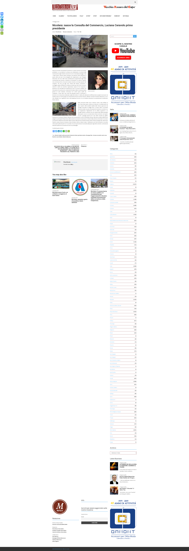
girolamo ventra (81, 135)
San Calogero (113, 354)
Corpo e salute (113, 196)
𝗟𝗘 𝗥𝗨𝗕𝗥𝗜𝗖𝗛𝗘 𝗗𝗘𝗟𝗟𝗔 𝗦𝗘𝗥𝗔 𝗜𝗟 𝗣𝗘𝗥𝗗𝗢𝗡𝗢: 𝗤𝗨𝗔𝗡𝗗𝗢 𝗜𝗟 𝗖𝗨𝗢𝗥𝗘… (128, 466)
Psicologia (112, 323)
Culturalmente (113, 214)
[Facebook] (2, 13)
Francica (112, 254)
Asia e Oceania (113, 178)
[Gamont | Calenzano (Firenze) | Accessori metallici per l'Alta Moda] (123, 85)
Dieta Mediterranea (105, 16)
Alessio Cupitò (58, 135)
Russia (111, 348)
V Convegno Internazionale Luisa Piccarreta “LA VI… (127, 138)
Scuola (111, 378)
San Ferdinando (113, 363)
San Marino (112, 369)
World (111, 436)
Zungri (111, 442)
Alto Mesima (112, 160)
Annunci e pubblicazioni (115, 172)
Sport (95, 16)
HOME (54, 16)
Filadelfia (112, 245)
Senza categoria (113, 381)
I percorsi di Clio (113, 260)
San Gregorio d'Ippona (115, 366)
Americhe (112, 169)
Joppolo (111, 269)
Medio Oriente (113, 281)
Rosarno (112, 345)
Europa (111, 238)
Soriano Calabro (113, 387)
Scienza (111, 375)
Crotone (112, 208)
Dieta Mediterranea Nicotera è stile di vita (119, 220)
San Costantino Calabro (115, 360)
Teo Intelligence (72, 16)
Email (82, 516)
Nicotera (112, 299)
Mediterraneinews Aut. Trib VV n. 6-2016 (60, 549)
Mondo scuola (113, 287)
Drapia (111, 223)
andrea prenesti (66, 135)
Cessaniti (112, 193)
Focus (111, 248)
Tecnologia (112, 408)
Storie (111, 402)
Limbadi (112, 278)
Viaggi (111, 427)
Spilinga (111, 393)
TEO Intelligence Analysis (115, 411)
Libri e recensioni (113, 275)
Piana (111, 308)
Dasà (111, 217)
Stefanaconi (112, 399)
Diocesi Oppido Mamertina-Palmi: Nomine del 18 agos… (127, 477)
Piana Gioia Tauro (114, 311)
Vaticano (112, 424)
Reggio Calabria (113, 326)
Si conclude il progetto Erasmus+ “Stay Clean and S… (128, 128)
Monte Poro (112, 290)
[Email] (2, 30)
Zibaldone (112, 439)
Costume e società (114, 202)
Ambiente (112, 163)
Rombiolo (112, 342)
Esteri (88, 16)
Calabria (61, 16)
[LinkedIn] (2, 20)
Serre (111, 384)
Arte (111, 175)
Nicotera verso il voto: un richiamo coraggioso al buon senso (60, 194)
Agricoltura (112, 157)
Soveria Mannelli (113, 390)
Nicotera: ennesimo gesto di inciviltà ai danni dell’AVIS (79, 201)
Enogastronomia (113, 232)
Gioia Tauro (112, 257)
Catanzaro (112, 190)
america (111, 166)
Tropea (111, 418)
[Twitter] (2, 17)
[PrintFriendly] (2, 33)
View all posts (74, 162)
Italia (81, 16)
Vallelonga (112, 421)
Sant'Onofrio (113, 372)
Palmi (111, 302)
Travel (111, 414)
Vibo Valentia (113, 430)
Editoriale (126, 16)
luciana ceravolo (97, 135)
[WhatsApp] (2, 26)
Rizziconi (112, 339)
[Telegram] (2, 23)
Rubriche (116, 16)
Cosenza (112, 199)
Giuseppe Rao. (89, 135)
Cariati (111, 187)
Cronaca (112, 205)
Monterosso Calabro (114, 293)
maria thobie (59, 136)
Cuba (111, 211)
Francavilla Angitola (114, 251)
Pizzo (111, 314)
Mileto (111, 284)
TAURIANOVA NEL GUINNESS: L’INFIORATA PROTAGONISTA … (128, 116)
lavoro (111, 272)
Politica (111, 320)
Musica (111, 296)
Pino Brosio (58, 31)
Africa (111, 153)
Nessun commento (67, 31)
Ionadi (111, 263)
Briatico (111, 181)
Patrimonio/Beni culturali (115, 305)
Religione (112, 329)
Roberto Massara (67, 136)
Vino (111, 433)
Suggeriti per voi (113, 405)
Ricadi (111, 333)
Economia (112, 226)
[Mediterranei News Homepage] (59, 506)
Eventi (111, 241)
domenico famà (73, 135)
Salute (111, 351)
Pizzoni (111, 317)
